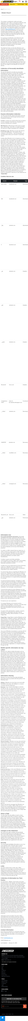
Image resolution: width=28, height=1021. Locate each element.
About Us (3, 971)
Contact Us (3, 970)
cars (2, 967)
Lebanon (3, 1014)
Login (2, 985)
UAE (7, 1014)
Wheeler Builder (4, 986)
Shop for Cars (4, 4)
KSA (12, 1014)
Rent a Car (12, 4)
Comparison (3, 983)
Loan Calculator (4, 980)
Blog (2, 968)
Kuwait (9, 1014)
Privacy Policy (4, 974)
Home (2, 9)
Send (24, 1006)
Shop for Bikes (21, 4)
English (15, 1)
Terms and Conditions (5, 976)
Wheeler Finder (4, 982)
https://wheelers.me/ (10, 29)
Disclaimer (3, 973)
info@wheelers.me (8, 937)
